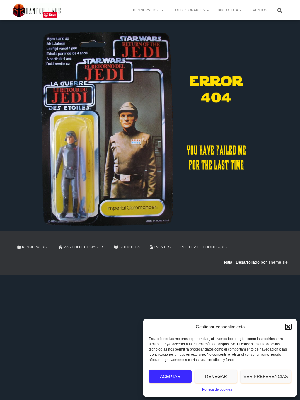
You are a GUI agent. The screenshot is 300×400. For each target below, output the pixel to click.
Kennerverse (147, 10)
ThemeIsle (278, 262)
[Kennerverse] (36, 10)
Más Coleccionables (83, 247)
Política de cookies (217, 389)
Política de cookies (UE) (203, 247)
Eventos (258, 10)
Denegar (216, 376)
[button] (288, 327)
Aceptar (170, 376)
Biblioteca (228, 10)
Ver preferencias (265, 376)
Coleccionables (189, 10)
